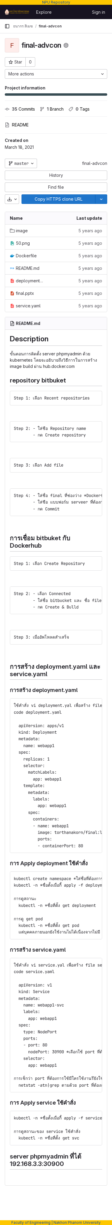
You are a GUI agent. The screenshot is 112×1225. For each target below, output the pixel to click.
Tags (83, 108)
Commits (23, 108)
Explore (44, 12)
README (20, 124)
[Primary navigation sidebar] (7, 26)
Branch (55, 108)
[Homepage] (17, 12)
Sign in (98, 12)
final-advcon (94, 163)
